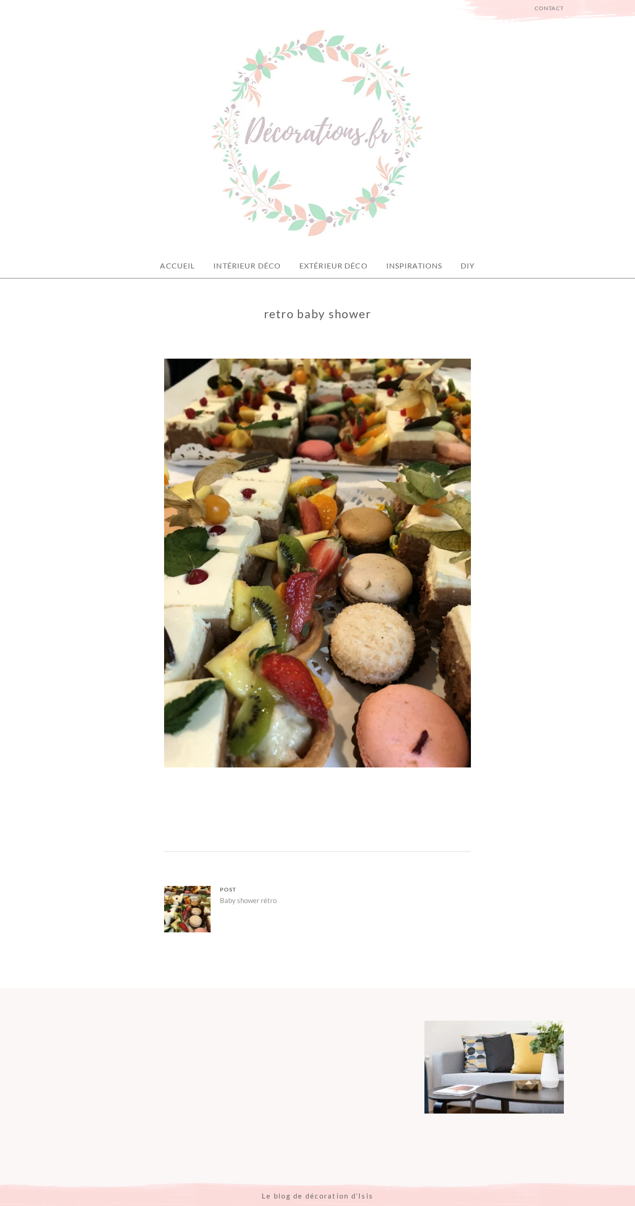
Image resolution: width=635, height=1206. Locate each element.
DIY (468, 265)
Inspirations (414, 265)
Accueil (177, 265)
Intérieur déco (247, 265)
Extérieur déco (333, 265)
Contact (549, 8)
